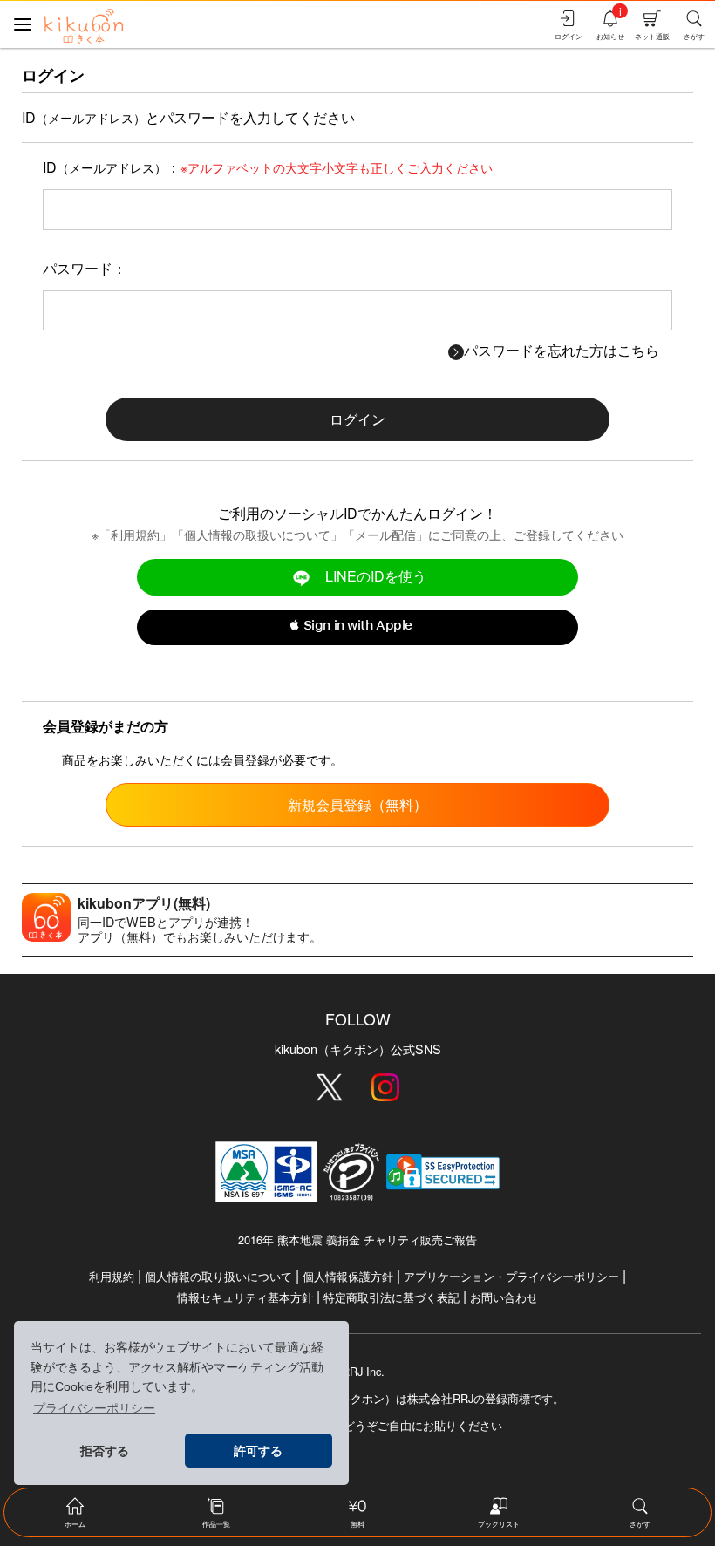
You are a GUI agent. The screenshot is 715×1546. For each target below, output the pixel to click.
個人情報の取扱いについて (257, 534)
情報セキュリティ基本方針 (245, 1297)
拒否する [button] (104, 1451)
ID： (268, 167)
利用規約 (135, 534)
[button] (357, 628)
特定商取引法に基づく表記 (391, 1297)
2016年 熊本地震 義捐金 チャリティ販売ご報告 (357, 1239)
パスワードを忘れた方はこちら (561, 350)
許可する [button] (258, 1451)
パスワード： (84, 268)
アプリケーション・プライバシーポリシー (511, 1276)
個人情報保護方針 (348, 1276)
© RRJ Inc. (357, 1372)
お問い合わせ (504, 1297)
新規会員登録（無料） (357, 804)
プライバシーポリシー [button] (94, 1408)
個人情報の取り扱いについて (218, 1276)
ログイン (357, 419)
